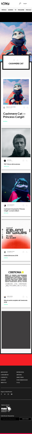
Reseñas (5, 121)
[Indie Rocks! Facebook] (2, 394)
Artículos (6, 166)
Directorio (20, 377)
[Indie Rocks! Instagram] (9, 394)
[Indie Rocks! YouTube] (12, 394)
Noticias (6, 213)
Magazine (21, 9)
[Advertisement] (16, 330)
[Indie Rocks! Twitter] (5, 394)
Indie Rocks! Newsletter (7, 416)
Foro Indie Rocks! (22, 380)
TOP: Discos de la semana (12, 164)
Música (4, 9)
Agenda (10, 9)
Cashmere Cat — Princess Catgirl (14, 115)
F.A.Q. (18, 382)
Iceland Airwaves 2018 (11, 255)
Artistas (19, 374)
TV (15, 9)
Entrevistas (20, 372)
